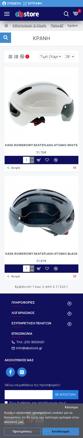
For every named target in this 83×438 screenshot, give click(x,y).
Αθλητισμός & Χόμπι (29, 25)
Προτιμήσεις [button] (22, 431)
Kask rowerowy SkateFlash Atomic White (41, 145)
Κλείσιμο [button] (71, 407)
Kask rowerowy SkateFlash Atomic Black (41, 254)
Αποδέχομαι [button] (61, 431)
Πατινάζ (57, 25)
